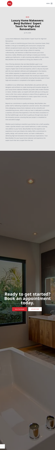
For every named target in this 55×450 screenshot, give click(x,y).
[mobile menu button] (51, 3)
